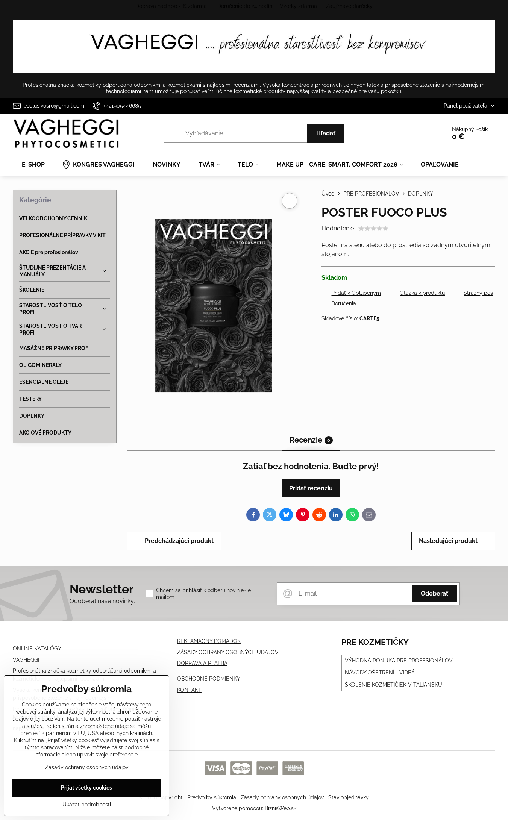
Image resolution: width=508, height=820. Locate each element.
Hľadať (325, 133)
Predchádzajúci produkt (179, 540)
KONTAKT (189, 690)
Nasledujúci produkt (448, 540)
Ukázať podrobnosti (86, 805)
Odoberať (434, 593)
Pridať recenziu (311, 488)
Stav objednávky (348, 797)
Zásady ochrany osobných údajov (282, 797)
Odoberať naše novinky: (102, 601)
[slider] (373, 229)
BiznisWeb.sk (280, 808)
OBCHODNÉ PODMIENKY (208, 679)
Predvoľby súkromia (211, 797)
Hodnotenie (337, 228)
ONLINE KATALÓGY (37, 649)
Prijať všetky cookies (86, 788)
